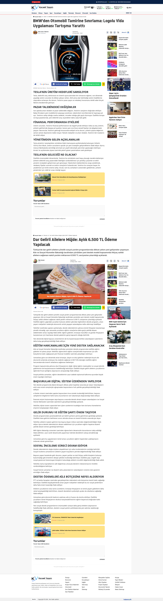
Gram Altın (119, 7)
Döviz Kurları (102, 580)
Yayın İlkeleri (119, 580)
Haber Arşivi (119, 587)
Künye (117, 577)
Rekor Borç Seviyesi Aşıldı (123, 126)
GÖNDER (102, 219)
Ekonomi (78, 13)
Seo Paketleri (69, 592)
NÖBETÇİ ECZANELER (125, 2)
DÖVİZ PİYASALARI (102, 2)
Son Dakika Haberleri (72, 589)
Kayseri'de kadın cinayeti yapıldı (123, 38)
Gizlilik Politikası (120, 582)
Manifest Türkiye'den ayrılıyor (122, 301)
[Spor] (119, 84)
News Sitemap (119, 589)
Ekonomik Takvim (104, 587)
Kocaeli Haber (38, 16)
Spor (51, 13)
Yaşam (46, 13)
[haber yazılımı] (127, 599)
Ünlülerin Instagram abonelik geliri (123, 64)
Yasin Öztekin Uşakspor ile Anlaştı (123, 134)
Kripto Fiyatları (103, 585)
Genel (45, 16)
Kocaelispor (57, 13)
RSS (34, 599)
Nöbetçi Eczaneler (104, 589)
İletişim (117, 585)
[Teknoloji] (119, 108)
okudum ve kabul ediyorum (50, 218)
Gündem (34, 13)
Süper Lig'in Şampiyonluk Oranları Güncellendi (118, 95)
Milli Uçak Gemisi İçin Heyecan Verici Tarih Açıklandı (117, 324)
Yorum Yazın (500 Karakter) (41, 203)
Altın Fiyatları (102, 582)
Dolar (99, 7)
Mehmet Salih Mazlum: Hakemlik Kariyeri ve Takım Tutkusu (124, 46)
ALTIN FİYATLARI (113, 2)
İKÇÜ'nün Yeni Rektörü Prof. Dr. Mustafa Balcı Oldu (124, 55)
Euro (108, 7)
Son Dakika (93, 13)
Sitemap (84, 589)
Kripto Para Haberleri (72, 585)
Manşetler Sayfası (104, 577)
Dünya (40, 13)
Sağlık (65, 13)
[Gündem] (119, 313)
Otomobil (85, 13)
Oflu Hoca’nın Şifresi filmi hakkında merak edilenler (123, 73)
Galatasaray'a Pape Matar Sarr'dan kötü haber (123, 356)
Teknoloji (71, 13)
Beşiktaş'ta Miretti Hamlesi (124, 364)
